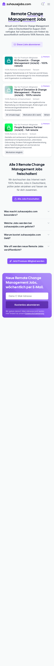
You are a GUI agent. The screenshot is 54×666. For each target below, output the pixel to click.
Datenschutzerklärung (34, 313)
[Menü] (49, 4)
